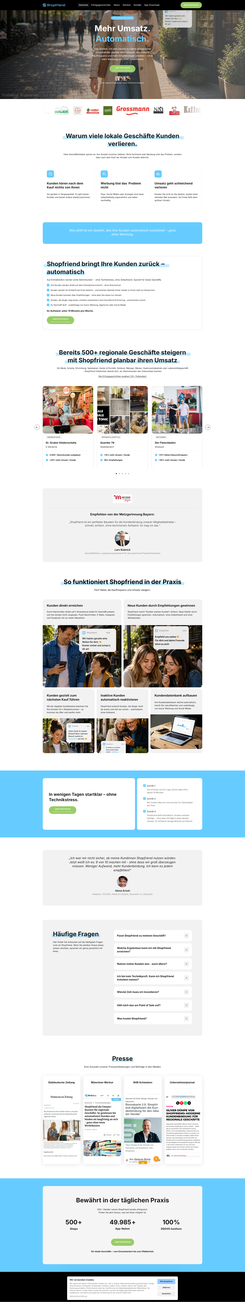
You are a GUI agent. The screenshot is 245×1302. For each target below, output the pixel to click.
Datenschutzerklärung (78, 1296)
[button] (207, 427)
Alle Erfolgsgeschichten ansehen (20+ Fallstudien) (122, 376)
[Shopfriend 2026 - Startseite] (54, 5)
